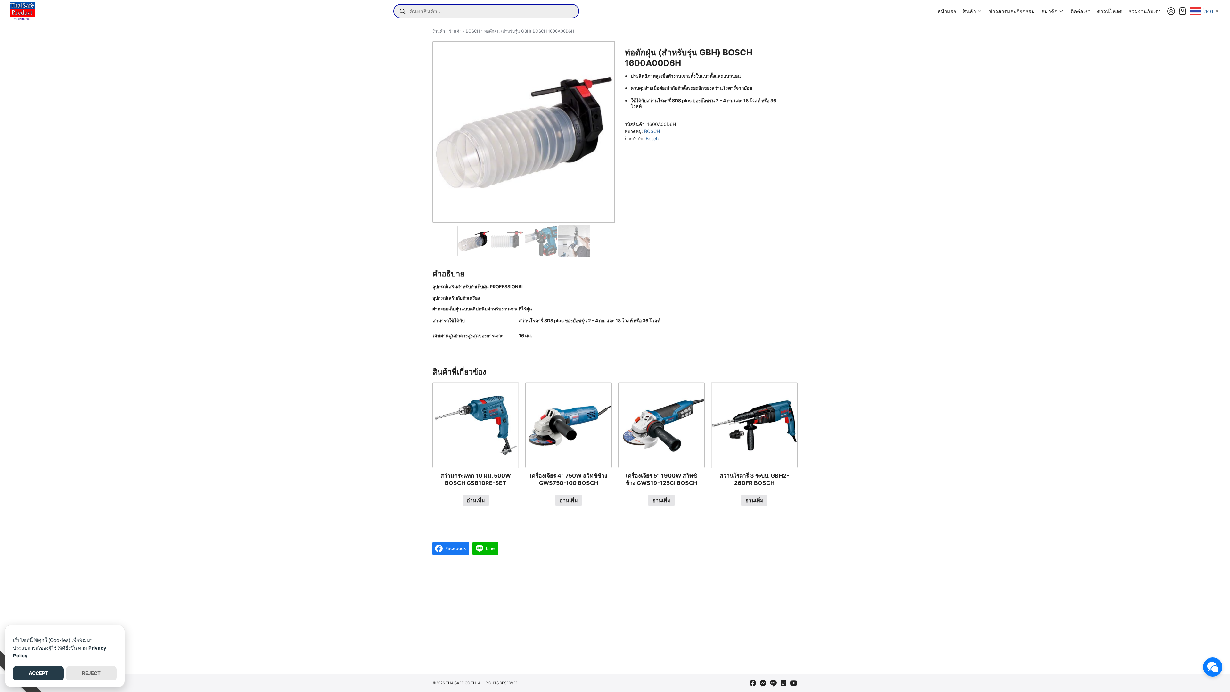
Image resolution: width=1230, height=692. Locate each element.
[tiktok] (783, 683)
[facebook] (753, 683)
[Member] (1171, 11)
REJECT (91, 673)
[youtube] (794, 683)
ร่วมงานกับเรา (1145, 11)
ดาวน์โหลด (1109, 11)
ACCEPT (38, 673)
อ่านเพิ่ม (476, 500)
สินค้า (969, 11)
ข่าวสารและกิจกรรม (1012, 11)
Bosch (652, 138)
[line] (773, 683)
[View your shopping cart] (1182, 11)
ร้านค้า (438, 31)
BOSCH (473, 31)
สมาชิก (1049, 11)
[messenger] (763, 683)
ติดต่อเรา (1080, 11)
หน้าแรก (946, 11)
